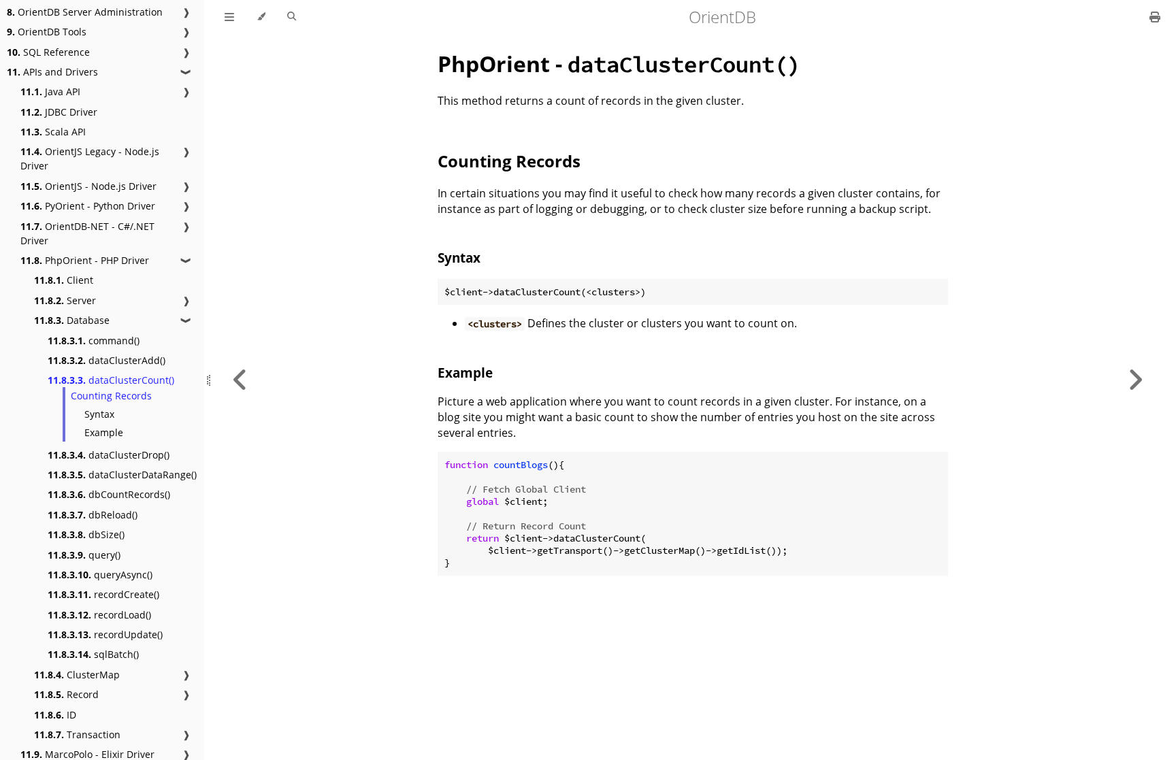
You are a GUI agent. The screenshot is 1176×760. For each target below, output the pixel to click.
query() (84, 554)
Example (103, 432)
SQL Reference (48, 52)
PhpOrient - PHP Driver (84, 260)
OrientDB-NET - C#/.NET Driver (87, 233)
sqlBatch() (93, 654)
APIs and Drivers (52, 71)
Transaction (77, 734)
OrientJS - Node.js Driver (88, 186)
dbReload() (92, 514)
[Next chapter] (1135, 380)
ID (55, 714)
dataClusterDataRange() (122, 474)
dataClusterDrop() (108, 454)
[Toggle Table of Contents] (229, 17)
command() (94, 340)
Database (72, 320)
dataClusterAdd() (106, 360)
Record (66, 694)
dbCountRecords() (109, 494)
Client (63, 280)
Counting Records (111, 395)
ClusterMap (77, 674)
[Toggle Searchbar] (291, 17)
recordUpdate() (105, 634)
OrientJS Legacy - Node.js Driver (89, 158)
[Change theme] (261, 17)
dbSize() (86, 534)
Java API (50, 91)
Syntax (99, 414)
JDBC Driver (58, 111)
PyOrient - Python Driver (87, 205)
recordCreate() (103, 594)
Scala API (53, 131)
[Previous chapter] (240, 380)
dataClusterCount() (111, 380)
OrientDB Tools (46, 31)
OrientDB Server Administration (85, 11)
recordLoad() (99, 614)
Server (65, 300)
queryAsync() (100, 574)
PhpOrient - (619, 63)
